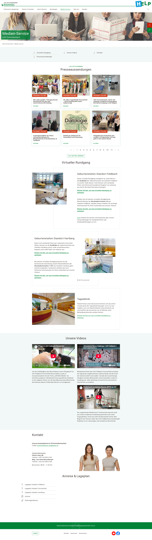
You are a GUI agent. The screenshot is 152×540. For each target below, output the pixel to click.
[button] (148, 9)
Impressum (73, 533)
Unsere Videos (71, 53)
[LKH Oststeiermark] (143, 4)
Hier (78, 218)
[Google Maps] (95, 500)
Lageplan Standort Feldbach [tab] (34, 484)
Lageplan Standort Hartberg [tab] (34, 492)
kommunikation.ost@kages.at (47, 445)
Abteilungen (53, 9)
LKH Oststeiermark (7, 44)
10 (107, 150)
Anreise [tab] (27, 496)
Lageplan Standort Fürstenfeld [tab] (35, 488)
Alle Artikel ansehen (76, 155)
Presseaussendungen (44, 56)
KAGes (35, 533)
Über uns (76, 9)
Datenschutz (83, 533)
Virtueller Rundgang (43, 53)
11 (112, 150)
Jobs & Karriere (42, 9)
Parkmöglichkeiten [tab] (31, 500)
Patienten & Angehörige (11, 9)
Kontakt (84, 9)
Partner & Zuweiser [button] (28, 9)
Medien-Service (66, 9)
